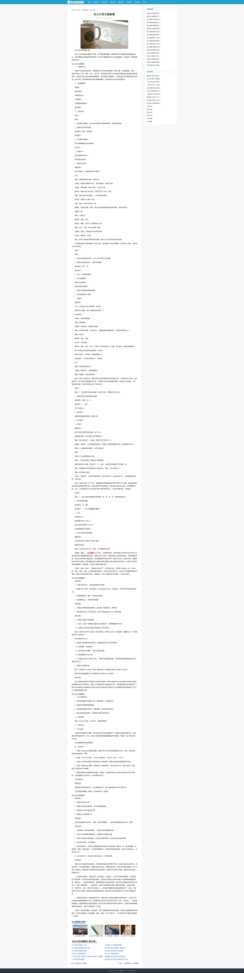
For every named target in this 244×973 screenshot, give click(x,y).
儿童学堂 (112, 2)
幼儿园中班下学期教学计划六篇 (157, 79)
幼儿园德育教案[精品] (79, 951)
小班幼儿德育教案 (78, 959)
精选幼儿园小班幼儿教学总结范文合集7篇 (160, 76)
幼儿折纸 (149, 115)
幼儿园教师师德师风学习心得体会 (157, 41)
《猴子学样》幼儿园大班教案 (156, 85)
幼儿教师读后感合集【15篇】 (156, 65)
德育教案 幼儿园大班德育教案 (115, 956)
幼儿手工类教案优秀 (112, 953)
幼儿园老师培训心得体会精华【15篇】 (159, 44)
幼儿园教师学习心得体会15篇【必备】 (159, 38)
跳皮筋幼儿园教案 (81, 963)
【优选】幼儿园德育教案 (113, 945)
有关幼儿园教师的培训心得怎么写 (157, 62)
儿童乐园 (137, 2)
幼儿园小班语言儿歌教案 (154, 100)
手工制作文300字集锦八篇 (155, 82)
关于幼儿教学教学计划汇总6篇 (156, 91)
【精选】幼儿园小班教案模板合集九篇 (159, 94)
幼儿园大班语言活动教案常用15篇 (116, 959)
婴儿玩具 (149, 109)
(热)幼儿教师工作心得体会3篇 (156, 56)
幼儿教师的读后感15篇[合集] (156, 34)
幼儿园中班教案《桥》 (79, 945)
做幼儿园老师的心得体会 (154, 50)
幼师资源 (121, 2)
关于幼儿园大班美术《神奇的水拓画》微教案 (87, 956)
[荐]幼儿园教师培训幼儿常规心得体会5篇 (160, 59)
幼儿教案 (92, 10)
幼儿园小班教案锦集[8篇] (155, 103)
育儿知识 (96, 2)
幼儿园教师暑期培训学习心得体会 (157, 25)
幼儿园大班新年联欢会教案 (114, 951)
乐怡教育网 (120, 970)
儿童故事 (129, 2)
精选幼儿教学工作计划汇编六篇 (157, 97)
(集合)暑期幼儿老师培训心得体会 (157, 53)
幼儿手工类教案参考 (79, 953)
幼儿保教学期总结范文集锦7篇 (156, 88)
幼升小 (144, 2)
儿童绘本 (149, 106)
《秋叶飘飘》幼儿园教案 (131, 963)
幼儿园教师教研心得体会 (154, 47)
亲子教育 (104, 2)
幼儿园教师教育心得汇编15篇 (156, 31)
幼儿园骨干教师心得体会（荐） (157, 19)
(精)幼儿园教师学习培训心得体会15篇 (159, 16)
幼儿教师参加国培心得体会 (155, 22)
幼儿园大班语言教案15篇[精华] (115, 948)
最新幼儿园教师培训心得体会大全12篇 (159, 28)
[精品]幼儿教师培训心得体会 (156, 13)
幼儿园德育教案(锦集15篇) (81, 948)
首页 (89, 2)
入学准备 (149, 118)
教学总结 (149, 112)
